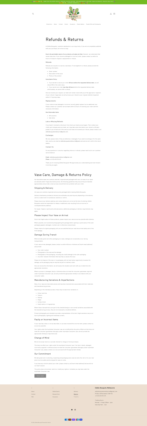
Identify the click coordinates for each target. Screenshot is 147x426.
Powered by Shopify (46, 422)
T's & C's (76, 396)
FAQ (32, 396)
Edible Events (56, 391)
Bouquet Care (56, 394)
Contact (33, 394)
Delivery (76, 391)
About (32, 391)
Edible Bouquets (38, 422)
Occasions (55, 396)
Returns (76, 394)
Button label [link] (40, 375)
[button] (33, 14)
